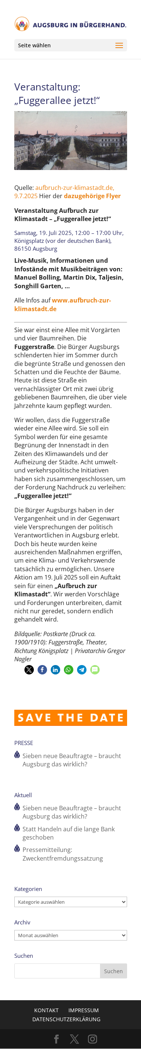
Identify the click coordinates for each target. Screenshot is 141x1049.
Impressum (83, 1010)
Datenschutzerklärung (66, 1019)
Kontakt (46, 1010)
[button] (29, 669)
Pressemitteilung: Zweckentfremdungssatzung (63, 854)
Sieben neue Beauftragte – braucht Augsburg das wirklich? (72, 760)
